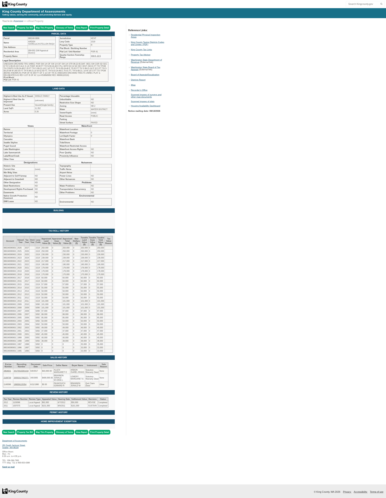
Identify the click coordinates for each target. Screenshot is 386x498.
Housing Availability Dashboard (145, 106)
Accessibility (361, 492)
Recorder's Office (139, 90)
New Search (8, 28)
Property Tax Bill (25, 28)
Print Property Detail (99, 28)
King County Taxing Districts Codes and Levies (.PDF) (147, 43)
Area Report (81, 28)
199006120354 (20, 384)
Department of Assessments (14, 441)
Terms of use (376, 492)
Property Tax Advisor (140, 55)
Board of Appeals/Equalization (145, 75)
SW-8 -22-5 (96, 56)
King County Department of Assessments (33, 11)
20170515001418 (21, 371)
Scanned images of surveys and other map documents (146, 96)
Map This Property (44, 28)
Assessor (18, 21)
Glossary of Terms (64, 28)
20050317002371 (21, 378)
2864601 (7, 371)
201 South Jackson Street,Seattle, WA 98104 (14, 446)
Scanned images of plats (142, 101)
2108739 (7, 378)
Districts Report (138, 80)
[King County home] (14, 6)
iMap (133, 85)
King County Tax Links (141, 50)
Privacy (347, 492)
